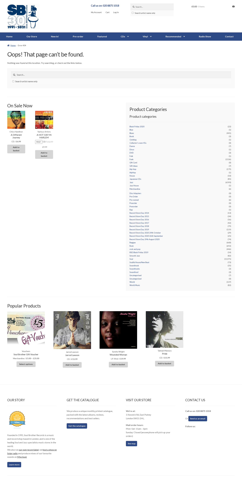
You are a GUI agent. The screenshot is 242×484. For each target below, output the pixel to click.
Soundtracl (134, 272)
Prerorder (134, 206)
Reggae (133, 242)
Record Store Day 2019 (139, 229)
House (132, 176)
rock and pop (135, 249)
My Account (96, 12)
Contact (229, 36)
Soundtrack (134, 265)
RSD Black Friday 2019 (139, 252)
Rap (131, 210)
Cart (108, 12)
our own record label (29, 449)
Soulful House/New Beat (139, 262)
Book (132, 136)
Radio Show (205, 36)
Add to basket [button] (16, 149)
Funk (131, 159)
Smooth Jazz (135, 256)
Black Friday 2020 (137, 126)
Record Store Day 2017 (139, 223)
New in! (55, 36)
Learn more (14, 464)
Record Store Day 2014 (139, 213)
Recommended (173, 36)
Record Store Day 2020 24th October (145, 233)
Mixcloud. (22, 457)
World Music (135, 285)
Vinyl (145, 36)
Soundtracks (135, 269)
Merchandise (135, 189)
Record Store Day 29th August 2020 (145, 239)
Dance (132, 146)
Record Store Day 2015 (139, 216)
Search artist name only (144, 13)
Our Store (31, 36)
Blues (132, 133)
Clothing (133, 140)
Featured (102, 36)
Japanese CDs (135, 179)
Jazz (131, 182)
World (132, 282)
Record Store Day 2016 (139, 219)
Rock (132, 246)
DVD (132, 153)
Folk (131, 156)
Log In (116, 12)
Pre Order (134, 196)
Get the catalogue (76, 426)
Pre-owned (134, 200)
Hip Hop (133, 169)
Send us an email (197, 418)
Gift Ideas (134, 166)
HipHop (133, 172)
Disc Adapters (135, 193)
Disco (132, 149)
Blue (131, 130)
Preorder (133, 203)
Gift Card (133, 162)
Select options (26, 364)
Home (9, 36)
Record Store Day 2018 (139, 226)
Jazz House (134, 185)
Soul (131, 259)
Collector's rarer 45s (138, 143)
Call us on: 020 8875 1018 (105, 5)
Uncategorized (135, 279)
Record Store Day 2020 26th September (146, 236)
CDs (123, 36)
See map (131, 443)
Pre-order (78, 36)
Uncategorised (135, 275)
